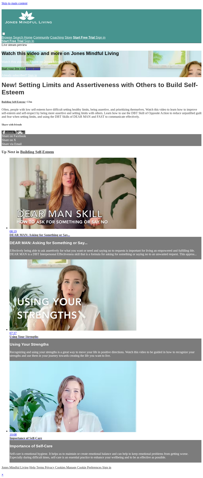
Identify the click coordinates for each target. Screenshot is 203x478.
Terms (40, 467)
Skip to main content (14, 3)
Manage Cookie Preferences (84, 467)
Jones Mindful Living (15, 467)
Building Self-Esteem (14, 101)
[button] (3, 33)
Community (41, 37)
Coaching (57, 37)
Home (28, 37)
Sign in (100, 37)
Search (18, 37)
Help (32, 467)
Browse (7, 37)
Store (68, 37)
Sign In (29, 41)
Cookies (60, 467)
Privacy (50, 467)
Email (21, 132)
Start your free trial (14, 68)
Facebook (8, 132)
